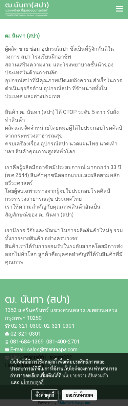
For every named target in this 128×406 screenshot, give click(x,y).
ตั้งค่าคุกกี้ (44, 395)
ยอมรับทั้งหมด (79, 395)
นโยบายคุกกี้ (32, 382)
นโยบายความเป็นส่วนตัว (85, 375)
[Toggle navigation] (119, 9)
